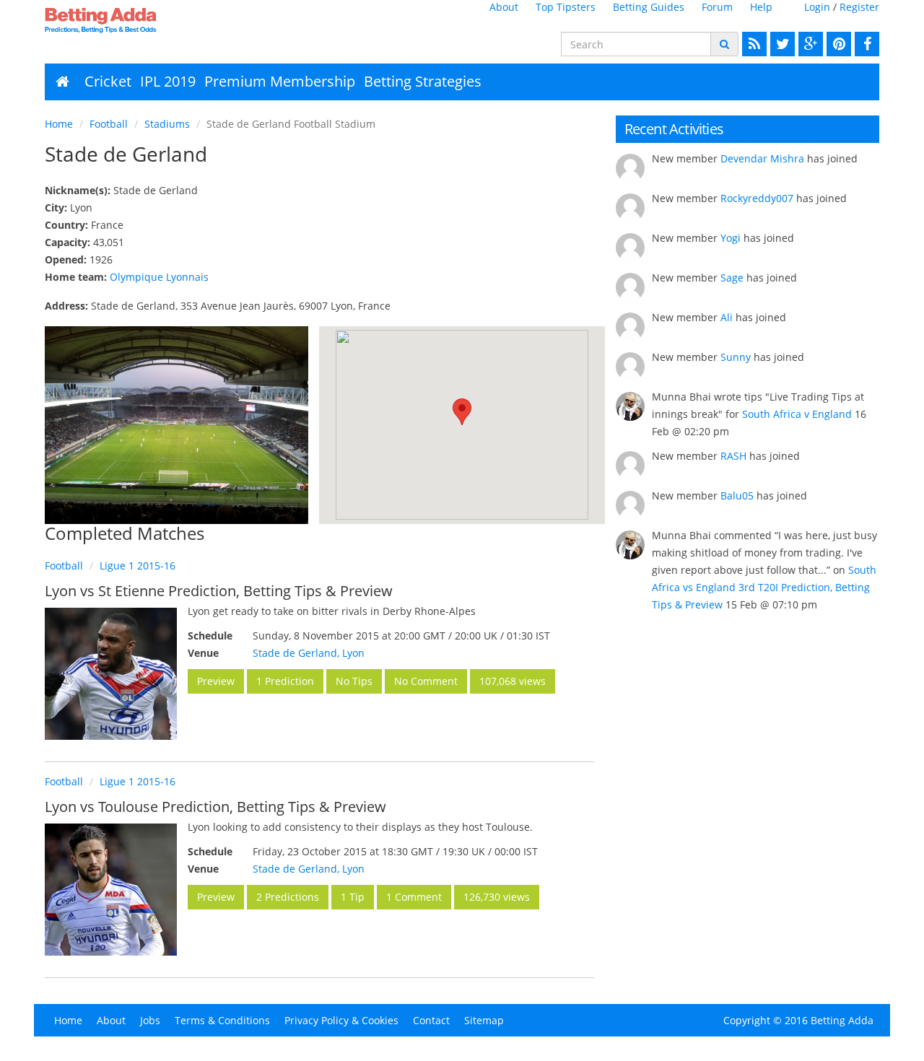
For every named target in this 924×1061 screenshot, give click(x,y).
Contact (431, 1020)
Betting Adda (842, 1020)
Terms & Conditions (222, 1020)
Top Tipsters (566, 7)
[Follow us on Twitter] (781, 44)
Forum (717, 7)
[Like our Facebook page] (865, 44)
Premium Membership (279, 81)
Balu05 (737, 495)
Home (59, 124)
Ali (726, 317)
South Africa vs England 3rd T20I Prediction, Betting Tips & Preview (764, 587)
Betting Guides (648, 7)
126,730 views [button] (496, 897)
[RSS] (752, 44)
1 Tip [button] (353, 897)
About (503, 7)
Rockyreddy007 (756, 198)
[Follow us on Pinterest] (837, 44)
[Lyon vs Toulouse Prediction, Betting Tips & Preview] (111, 890)
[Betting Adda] (141, 20)
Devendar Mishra (762, 158)
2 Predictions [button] (287, 897)
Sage (732, 277)
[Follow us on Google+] (809, 44)
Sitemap (484, 1020)
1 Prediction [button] (285, 681)
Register (859, 7)
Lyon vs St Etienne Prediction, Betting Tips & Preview (219, 591)
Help (761, 7)
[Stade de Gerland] (176, 425)
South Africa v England (797, 414)
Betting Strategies (422, 81)
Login (817, 7)
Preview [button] (216, 681)
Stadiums (167, 124)
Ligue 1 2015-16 (137, 565)
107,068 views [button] (512, 681)
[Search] (724, 44)
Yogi (730, 238)
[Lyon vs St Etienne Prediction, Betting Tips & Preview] (111, 674)
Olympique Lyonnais (159, 277)
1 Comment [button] (414, 897)
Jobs (150, 1020)
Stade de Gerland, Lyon (309, 653)
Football (109, 124)
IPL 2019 (168, 81)
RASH (733, 456)
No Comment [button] (426, 681)
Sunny (735, 357)
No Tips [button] (354, 681)
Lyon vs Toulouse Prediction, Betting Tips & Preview (215, 806)
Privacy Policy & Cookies (341, 1020)
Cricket (107, 81)
